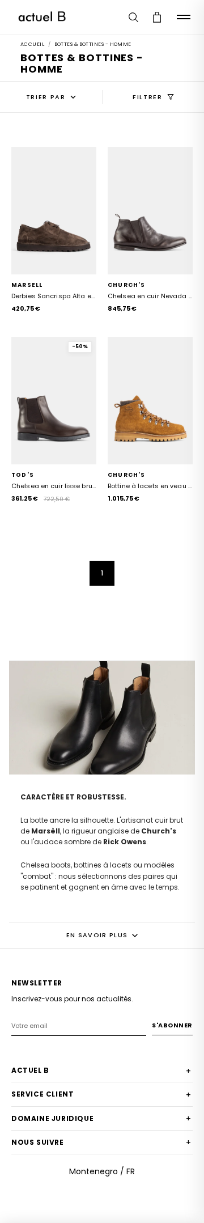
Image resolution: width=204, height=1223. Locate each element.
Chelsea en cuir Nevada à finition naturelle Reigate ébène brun (150, 296)
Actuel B (101, 1071)
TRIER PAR (46, 96)
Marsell (26, 285)
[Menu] (183, 17)
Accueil (32, 44)
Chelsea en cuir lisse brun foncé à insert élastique (53, 486)
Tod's (22, 475)
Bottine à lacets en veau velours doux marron (150, 486)
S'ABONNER (172, 1025)
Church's (127, 285)
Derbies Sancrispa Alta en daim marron (53, 296)
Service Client (101, 1095)
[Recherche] (133, 17)
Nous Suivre (101, 1142)
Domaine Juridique (101, 1118)
